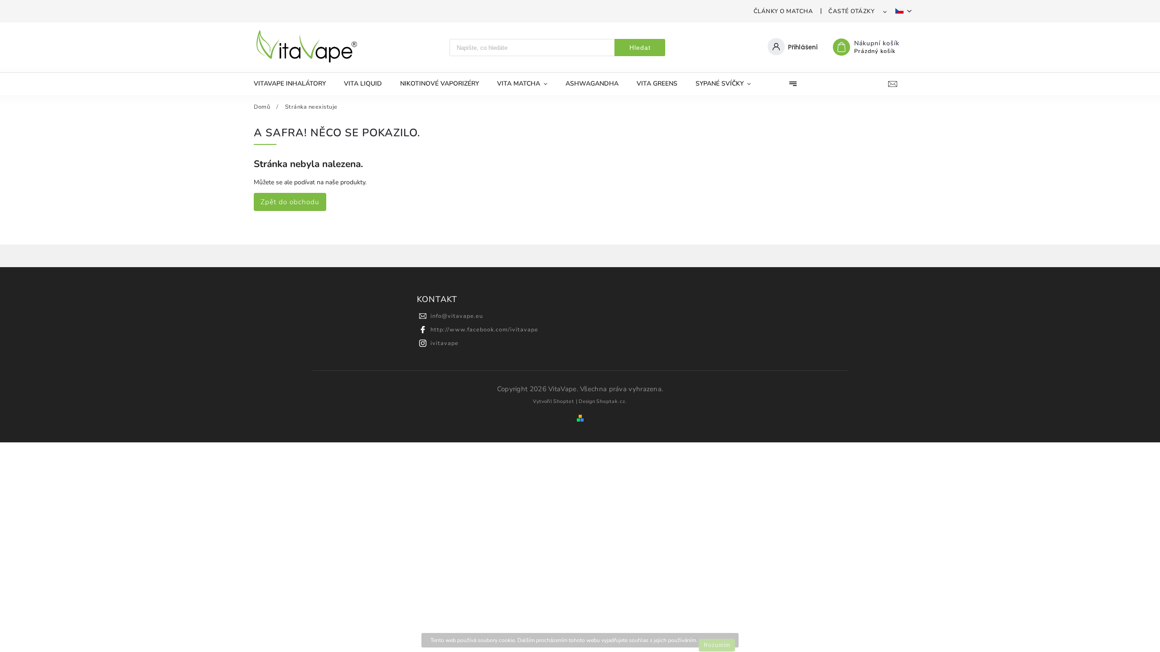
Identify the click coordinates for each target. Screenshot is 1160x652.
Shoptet (563, 401)
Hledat (640, 47)
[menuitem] (294, 83)
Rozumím (717, 645)
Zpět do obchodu (290, 201)
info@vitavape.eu (456, 316)
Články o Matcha (783, 11)
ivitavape (444, 343)
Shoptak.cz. (611, 401)
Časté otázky (851, 11)
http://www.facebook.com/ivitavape (484, 329)
